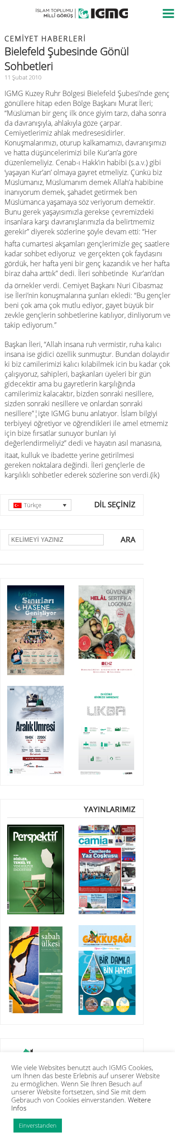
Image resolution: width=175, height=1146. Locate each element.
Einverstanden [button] (38, 1125)
